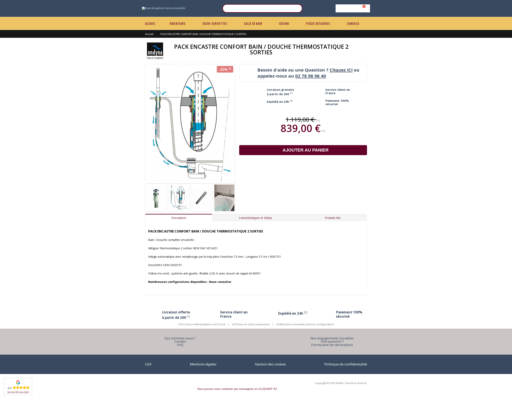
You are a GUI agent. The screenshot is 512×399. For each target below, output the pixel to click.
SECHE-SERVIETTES (214, 23)
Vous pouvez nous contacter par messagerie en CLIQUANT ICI (237, 388)
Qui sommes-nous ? (180, 338)
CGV (148, 364)
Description (178, 218)
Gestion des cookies (270, 364)
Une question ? (332, 341)
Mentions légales (203, 364)
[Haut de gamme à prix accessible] (163, 8)
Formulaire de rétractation (332, 344)
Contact (180, 341)
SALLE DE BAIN (253, 23)
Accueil (149, 34)
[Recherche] (297, 8)
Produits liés (333, 218)
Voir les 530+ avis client (18, 392)
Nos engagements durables (332, 338)
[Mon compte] (352, 8)
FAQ (180, 344)
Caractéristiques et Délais (255, 218)
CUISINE (284, 23)
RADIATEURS (178, 23)
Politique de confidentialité (345, 364)
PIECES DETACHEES (318, 23)
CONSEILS (353, 23)
